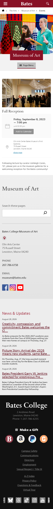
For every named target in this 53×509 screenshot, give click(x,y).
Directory (29, 460)
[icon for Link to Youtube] (20, 287)
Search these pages (13, 205)
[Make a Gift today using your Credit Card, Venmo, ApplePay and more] (9, 439)
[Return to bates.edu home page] (4, 10)
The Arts (13, 11)
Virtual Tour (29, 489)
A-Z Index (29, 476)
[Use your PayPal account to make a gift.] (32, 439)
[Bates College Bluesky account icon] (10, 500)
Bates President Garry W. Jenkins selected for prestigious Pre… (24, 375)
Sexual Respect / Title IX (29, 469)
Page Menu (28, 65)
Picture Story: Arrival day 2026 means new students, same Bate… (26, 352)
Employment (29, 464)
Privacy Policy (29, 480)
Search (47, 4)
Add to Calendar (24, 131)
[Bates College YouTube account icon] (42, 500)
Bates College (26, 405)
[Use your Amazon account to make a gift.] (21, 439)
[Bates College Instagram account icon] (34, 500)
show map (17, 152)
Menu (5, 4)
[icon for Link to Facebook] (5, 287)
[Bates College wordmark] (26, 4)
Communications (29, 455)
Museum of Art (28, 11)
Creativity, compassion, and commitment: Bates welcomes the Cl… (26, 327)
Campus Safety (29, 451)
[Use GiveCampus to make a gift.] (44, 439)
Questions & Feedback (29, 485)
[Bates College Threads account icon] (18, 500)
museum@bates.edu (14, 277)
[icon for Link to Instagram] (13, 287)
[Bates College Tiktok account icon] (26, 500)
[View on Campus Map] (4, 238)
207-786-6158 (10, 265)
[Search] (45, 213)
